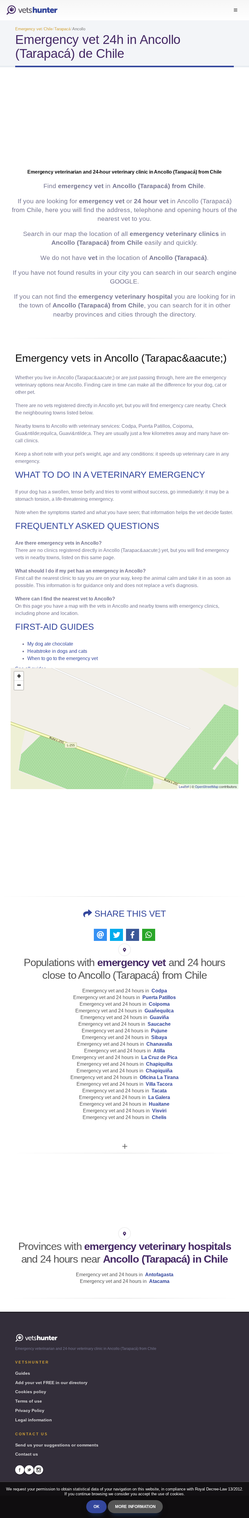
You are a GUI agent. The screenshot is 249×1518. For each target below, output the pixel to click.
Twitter (29, 1469)
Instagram (38, 1469)
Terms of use (28, 1401)
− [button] (19, 685)
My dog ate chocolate (50, 643)
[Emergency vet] (32, 10)
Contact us (26, 1454)
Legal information (33, 1419)
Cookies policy (30, 1391)
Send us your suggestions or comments (56, 1445)
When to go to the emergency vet (62, 658)
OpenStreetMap (206, 786)
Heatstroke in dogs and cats (57, 651)
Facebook (19, 1469)
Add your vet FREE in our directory (51, 1382)
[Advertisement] (124, 120)
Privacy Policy (29, 1410)
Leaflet (184, 786)
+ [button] (19, 676)
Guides (22, 1373)
